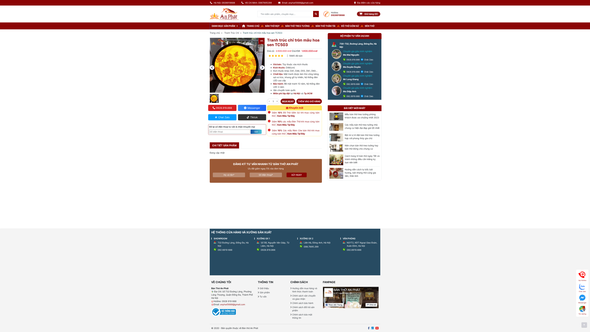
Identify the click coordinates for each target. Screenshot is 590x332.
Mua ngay (288, 101)
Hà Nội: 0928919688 (224, 2)
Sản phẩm (265, 292)
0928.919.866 (353, 72)
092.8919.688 (353, 84)
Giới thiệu (264, 288)
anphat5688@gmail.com (232, 304)
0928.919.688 (353, 59)
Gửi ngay (296, 175)
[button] (212, 67)
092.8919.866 (353, 96)
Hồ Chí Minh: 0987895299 (258, 2)
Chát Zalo (368, 59)
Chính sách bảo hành (302, 303)
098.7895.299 (311, 246)
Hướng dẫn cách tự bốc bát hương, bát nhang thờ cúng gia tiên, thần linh (360, 172)
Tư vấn (263, 296)
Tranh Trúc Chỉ (231, 33)
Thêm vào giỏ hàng (309, 101)
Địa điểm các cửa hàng (368, 2)
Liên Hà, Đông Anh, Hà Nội (317, 242)
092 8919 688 (225, 250)
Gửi (256, 131)
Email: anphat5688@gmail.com (297, 2)
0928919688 (338, 15)
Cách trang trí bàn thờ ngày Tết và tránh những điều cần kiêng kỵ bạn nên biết (362, 159)
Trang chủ (215, 33)
